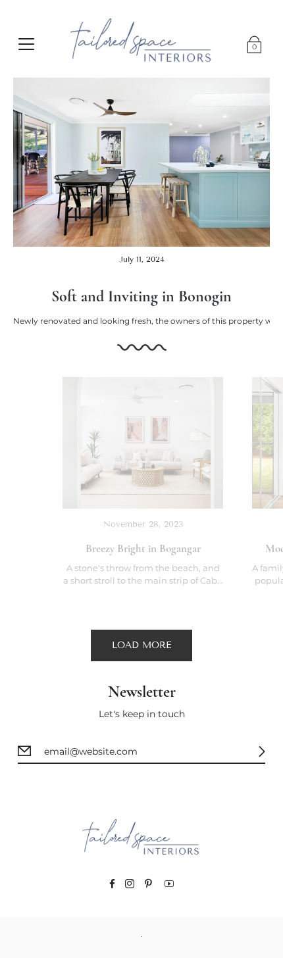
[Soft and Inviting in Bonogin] (141, 162)
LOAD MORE (141, 645)
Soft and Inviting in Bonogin (141, 296)
